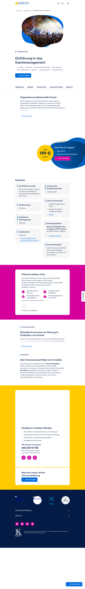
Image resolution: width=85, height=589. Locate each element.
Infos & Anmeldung (23, 528)
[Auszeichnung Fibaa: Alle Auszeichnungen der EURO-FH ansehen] (51, 517)
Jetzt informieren (55, 236)
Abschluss (69, 87)
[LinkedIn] (27, 541)
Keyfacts (30, 87)
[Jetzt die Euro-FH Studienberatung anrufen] (24, 475)
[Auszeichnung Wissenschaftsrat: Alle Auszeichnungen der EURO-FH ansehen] (37, 517)
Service (18, 533)
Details (51, 214)
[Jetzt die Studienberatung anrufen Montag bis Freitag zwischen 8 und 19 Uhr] (62, 3)
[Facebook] (22, 541)
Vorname (26, 311)
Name (46, 311)
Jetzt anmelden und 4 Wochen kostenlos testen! (30, 239)
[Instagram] (17, 541)
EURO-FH (21, 3)
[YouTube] (32, 541)
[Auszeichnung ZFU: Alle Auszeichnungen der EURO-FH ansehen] (65, 517)
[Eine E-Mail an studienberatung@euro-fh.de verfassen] (35, 475)
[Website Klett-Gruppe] (18, 550)
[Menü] (68, 3)
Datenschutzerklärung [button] (41, 320)
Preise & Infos (41, 87)
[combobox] (30, 306)
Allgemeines (19, 87)
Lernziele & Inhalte (56, 87)
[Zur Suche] (58, 3)
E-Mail (25, 316)
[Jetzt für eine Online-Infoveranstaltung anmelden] (29, 475)
